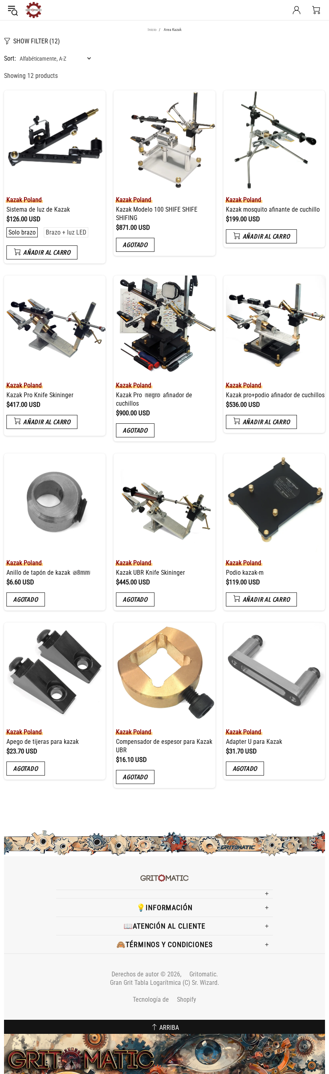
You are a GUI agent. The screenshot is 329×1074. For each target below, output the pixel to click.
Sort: (10, 58)
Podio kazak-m (245, 572)
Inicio (152, 29)
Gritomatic (34, 10)
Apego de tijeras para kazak (42, 741)
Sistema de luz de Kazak (38, 209)
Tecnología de (164, 999)
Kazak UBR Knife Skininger (150, 572)
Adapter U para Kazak (254, 741)
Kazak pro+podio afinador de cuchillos (275, 395)
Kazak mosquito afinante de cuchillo (273, 209)
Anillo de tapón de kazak (48, 572)
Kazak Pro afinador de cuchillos (154, 399)
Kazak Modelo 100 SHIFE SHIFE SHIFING (156, 214)
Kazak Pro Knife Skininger (39, 395)
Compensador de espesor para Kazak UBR (164, 746)
